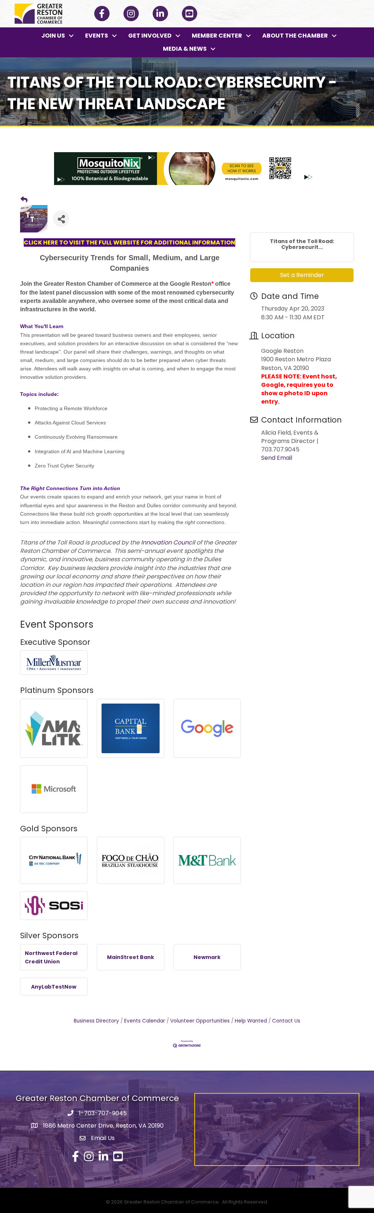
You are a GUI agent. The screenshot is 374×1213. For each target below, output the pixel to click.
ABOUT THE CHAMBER (295, 35)
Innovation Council (168, 542)
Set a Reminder (302, 275)
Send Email (276, 458)
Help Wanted (251, 1020)
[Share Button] (61, 219)
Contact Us (286, 1020)
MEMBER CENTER (217, 35)
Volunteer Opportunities (200, 1020)
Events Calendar (144, 1020)
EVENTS (96, 35)
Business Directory (96, 1020)
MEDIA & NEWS (185, 49)
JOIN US (53, 35)
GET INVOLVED (150, 35)
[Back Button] (23, 200)
